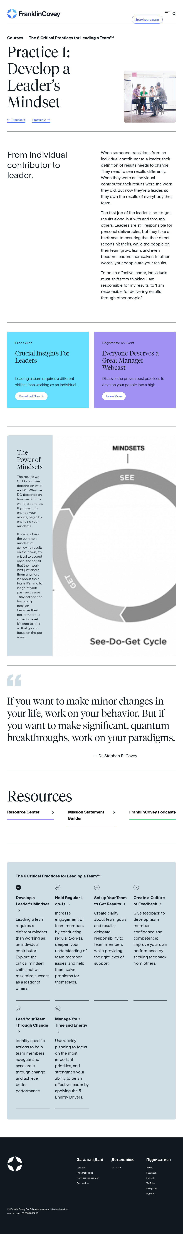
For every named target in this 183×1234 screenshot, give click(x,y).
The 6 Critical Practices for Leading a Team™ (71, 37)
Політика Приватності (88, 1178)
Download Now (30, 396)
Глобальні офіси (85, 1172)
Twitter (149, 1167)
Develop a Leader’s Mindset (32, 900)
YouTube (150, 1183)
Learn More (114, 396)
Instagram (151, 1188)
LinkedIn (150, 1178)
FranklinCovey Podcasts (152, 812)
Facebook (151, 1172)
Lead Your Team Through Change (32, 1022)
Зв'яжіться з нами (147, 19)
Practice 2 (39, 119)
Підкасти (150, 1193)
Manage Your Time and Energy (71, 1022)
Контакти (116, 1167)
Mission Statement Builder (86, 815)
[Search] (174, 12)
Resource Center (23, 812)
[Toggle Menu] (167, 12)
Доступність (83, 1183)
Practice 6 (18, 119)
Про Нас (81, 1167)
